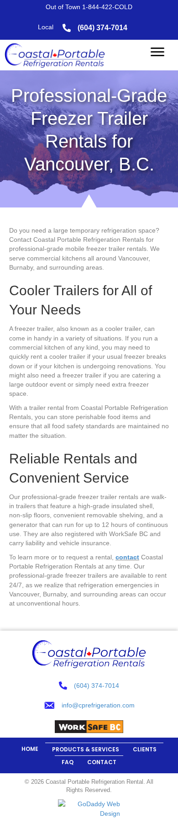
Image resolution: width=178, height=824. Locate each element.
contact (127, 557)
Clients (145, 749)
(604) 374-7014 (102, 28)
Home (29, 749)
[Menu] (157, 52)
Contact (101, 762)
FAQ (67, 762)
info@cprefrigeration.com (98, 705)
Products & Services (85, 749)
